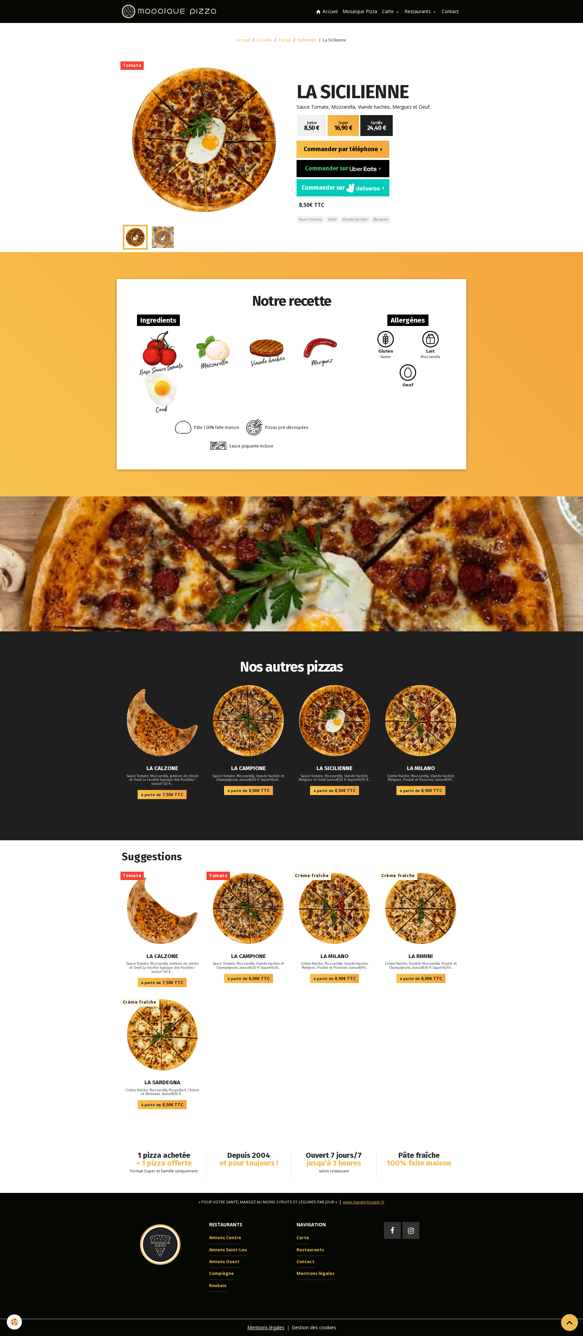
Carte (388, 11)
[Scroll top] (569, 1322)
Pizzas (285, 40)
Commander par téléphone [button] (341, 149)
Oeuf (332, 219)
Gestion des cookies (314, 1327)
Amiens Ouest (224, 1261)
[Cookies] (14, 1322)
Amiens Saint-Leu (228, 1250)
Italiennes (307, 40)
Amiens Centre (225, 1237)
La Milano (421, 768)
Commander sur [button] (327, 168)
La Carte (264, 40)
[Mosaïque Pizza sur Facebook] (392, 1230)
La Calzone (162, 768)
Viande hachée (354, 219)
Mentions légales (316, 1273)
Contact (450, 11)
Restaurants (418, 11)
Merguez (380, 219)
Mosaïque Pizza (359, 11)
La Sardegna (162, 1082)
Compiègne (221, 1273)
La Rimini (421, 956)
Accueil (329, 11)
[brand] (170, 11)
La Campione (248, 768)
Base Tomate (310, 219)
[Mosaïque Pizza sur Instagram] (410, 1230)
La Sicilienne (334, 768)
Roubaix (217, 1285)
